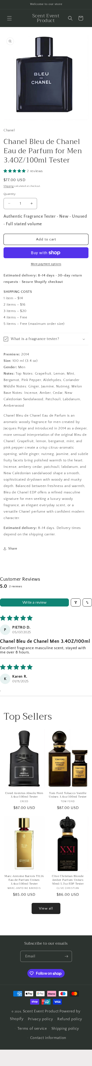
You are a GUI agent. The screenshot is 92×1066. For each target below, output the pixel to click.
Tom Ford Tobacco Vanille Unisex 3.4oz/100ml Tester (68, 795)
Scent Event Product (41, 1011)
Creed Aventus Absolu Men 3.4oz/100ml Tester (24, 795)
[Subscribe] (66, 956)
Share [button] (12, 549)
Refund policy (69, 1019)
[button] (9, 18)
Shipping (9, 186)
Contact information (48, 1038)
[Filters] (76, 602)
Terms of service (32, 1028)
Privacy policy (40, 1019)
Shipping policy (65, 1028)
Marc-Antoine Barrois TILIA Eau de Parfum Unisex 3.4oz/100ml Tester (24, 880)
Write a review (34, 602)
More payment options (46, 264)
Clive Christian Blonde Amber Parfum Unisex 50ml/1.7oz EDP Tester (68, 880)
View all (46, 908)
